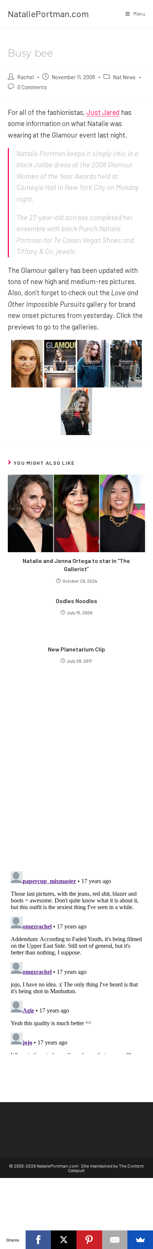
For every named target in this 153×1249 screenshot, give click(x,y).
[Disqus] (77, 961)
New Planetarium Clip (76, 649)
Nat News (124, 77)
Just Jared (103, 112)
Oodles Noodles (76, 600)
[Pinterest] (89, 1239)
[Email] (115, 1239)
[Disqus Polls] (77, 775)
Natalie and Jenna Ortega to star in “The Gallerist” (76, 564)
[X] (63, 1239)
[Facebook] (38, 1239)
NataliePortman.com (48, 13)
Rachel (25, 77)
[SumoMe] (140, 1239)
